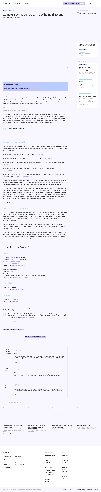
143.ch (16, 301)
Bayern (47, 457)
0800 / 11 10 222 (11, 259)
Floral (63, 469)
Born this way (51, 118)
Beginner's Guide (87, 93)
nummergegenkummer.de (21, 277)
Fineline (64, 458)
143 (8, 299)
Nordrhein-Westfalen (51, 470)
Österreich (48, 479)
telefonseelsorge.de (19, 265)
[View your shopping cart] (97, 3)
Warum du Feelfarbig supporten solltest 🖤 (35, 336)
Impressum (96, 489)
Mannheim (81, 81)
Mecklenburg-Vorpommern (49, 467)
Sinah (17, 369)
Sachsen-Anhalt (49, 474)
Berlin (84, 49)
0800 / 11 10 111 (11, 257)
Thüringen (48, 477)
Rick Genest (13, 329)
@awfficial (5, 164)
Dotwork (64, 462)
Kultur (84, 64)
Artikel (5, 10)
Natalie (17, 350)
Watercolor (65, 476)
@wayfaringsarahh (8, 170)
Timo (16, 385)
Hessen (47, 464)
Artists (80, 49)
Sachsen (47, 476)
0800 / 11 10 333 (11, 271)
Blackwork (65, 460)
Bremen (47, 460)
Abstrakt (64, 473)
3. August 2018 (25, 321)
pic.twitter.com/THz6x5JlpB (27, 317)
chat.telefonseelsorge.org (12, 263)
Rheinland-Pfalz (49, 472)
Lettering (64, 467)
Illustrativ (65, 471)
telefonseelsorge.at (19, 289)
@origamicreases (27, 176)
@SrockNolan (40, 154)
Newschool (65, 474)
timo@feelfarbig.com (17, 394)
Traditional (65, 455)
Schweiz (47, 481)
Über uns (64, 489)
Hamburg (47, 462)
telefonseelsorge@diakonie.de (14, 261)
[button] (90, 3)
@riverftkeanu (48, 158)
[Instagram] (60, 3)
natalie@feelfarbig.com (17, 362)
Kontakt (70, 489)
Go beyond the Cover (31, 120)
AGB (74, 489)
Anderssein (6, 329)
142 (8, 287)
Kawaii (63, 478)
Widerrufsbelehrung (81, 489)
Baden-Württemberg (50, 455)
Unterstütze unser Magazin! (74, 3)
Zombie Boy (20, 329)
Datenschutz (89, 489)
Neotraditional (66, 457)
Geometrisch (65, 464)
